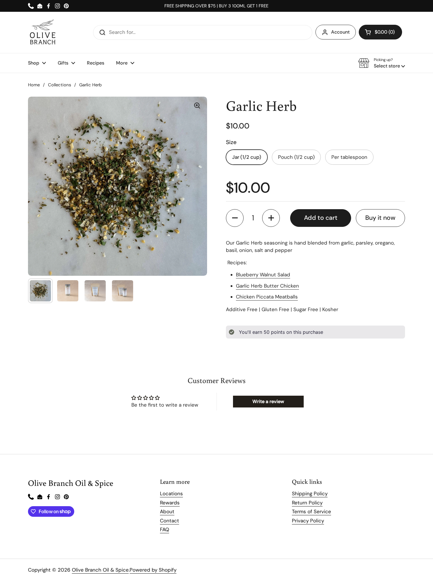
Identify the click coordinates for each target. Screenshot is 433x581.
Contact (169, 520)
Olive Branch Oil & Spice (100, 570)
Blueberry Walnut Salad (263, 274)
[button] (380, 32)
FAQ (164, 529)
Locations (171, 493)
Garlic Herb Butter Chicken (267, 286)
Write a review (268, 401)
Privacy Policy (308, 520)
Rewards (170, 502)
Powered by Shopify (153, 570)
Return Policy (307, 502)
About (167, 511)
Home (34, 85)
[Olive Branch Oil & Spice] (42, 32)
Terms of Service (311, 511)
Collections (59, 85)
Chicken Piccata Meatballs (267, 296)
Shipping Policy (310, 493)
